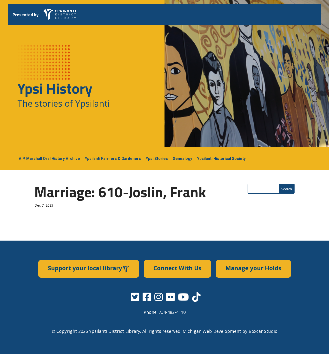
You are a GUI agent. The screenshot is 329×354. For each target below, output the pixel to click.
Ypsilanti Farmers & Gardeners (113, 158)
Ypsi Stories (157, 158)
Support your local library (85, 268)
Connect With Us (177, 268)
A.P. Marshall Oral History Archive (49, 158)
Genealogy (182, 158)
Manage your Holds (253, 268)
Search (286, 189)
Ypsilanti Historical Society (221, 158)
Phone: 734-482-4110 (165, 312)
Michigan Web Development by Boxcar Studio (230, 331)
